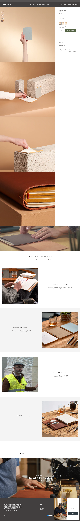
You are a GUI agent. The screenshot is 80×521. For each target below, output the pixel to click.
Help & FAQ (41, 505)
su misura (43, 4)
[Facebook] (8, 510)
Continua (73, 513)
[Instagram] (4, 510)
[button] (78, 4)
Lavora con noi (42, 508)
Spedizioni (41, 509)
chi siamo (48, 4)
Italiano (65, 4)
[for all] (2, 21)
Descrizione (61, 37)
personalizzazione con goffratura (63, 26)
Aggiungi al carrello (70, 30)
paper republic (8, 515)
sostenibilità (62, 42)
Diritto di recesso (42, 510)
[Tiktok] (6, 510)
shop (33, 4)
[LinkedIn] (14, 510)
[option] (2, 12)
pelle (37, 4)
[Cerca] (76, 4)
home (30, 4)
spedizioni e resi (62, 45)
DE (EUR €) (61, 4)
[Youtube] (10, 510)
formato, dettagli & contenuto (64, 39)
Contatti (41, 504)
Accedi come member (71, 4)
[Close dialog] (78, 499)
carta (40, 4)
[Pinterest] (12, 510)
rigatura (62, 20)
